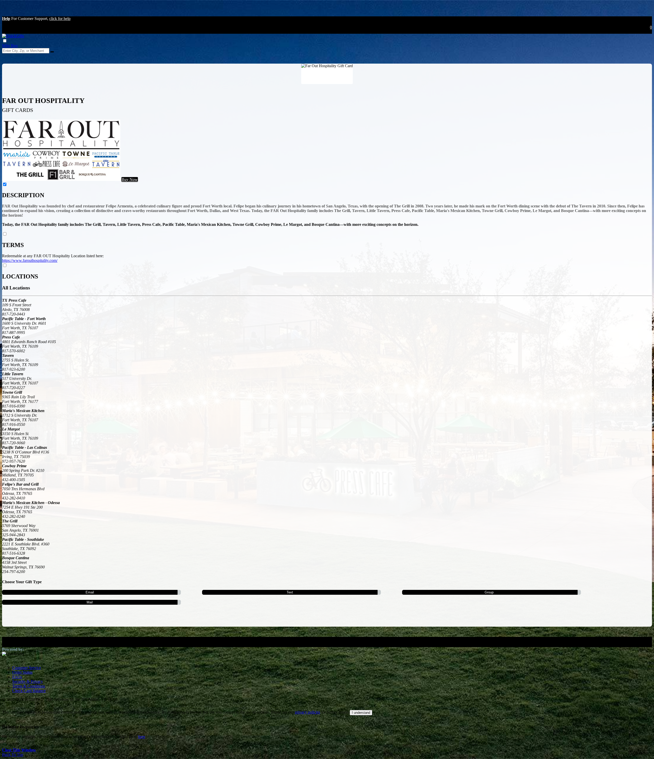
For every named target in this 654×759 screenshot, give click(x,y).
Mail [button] (90, 602)
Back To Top (12, 754)
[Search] (52, 51)
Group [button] (489, 592)
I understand (361, 713)
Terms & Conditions (28, 686)
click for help (60, 18)
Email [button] (90, 592)
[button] (6, 18)
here (141, 736)
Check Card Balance (29, 690)
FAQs (17, 677)
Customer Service (26, 667)
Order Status (22, 672)
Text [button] (290, 592)
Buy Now (130, 179)
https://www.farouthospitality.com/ (29, 260)
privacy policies (307, 712)
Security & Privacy (27, 681)
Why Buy (10, 45)
